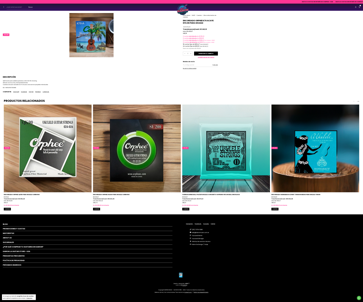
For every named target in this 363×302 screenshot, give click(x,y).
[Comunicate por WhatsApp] (359, 298)
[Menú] (4, 7)
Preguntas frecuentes (14, 256)
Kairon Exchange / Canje (200, 244)
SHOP (193, 15)
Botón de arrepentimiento (201, 292)
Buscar (30, 7)
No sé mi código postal (189, 68)
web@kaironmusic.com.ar (200, 232)
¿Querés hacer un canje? (206, 57)
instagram (189, 224)
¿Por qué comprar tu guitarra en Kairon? (23, 247)
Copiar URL (46, 92)
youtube (206, 224)
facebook (198, 224)
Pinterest (38, 92)
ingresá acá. (188, 292)
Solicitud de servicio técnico (201, 241)
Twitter (31, 92)
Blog (5, 224)
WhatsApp (16, 92)
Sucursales (8, 242)
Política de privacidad (14, 260)
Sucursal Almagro (198, 238)
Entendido (29, 298)
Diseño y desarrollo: (181, 283)
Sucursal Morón (197, 235)
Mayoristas (8, 233)
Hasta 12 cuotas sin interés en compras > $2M (290, 2)
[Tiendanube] (181, 286)
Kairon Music (186, 15)
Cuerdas (199, 15)
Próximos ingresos (12, 265)
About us (7, 238)
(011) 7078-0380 (197, 230)
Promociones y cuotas (14, 228)
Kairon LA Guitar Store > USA (16, 251)
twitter (213, 224)
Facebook (24, 92)
